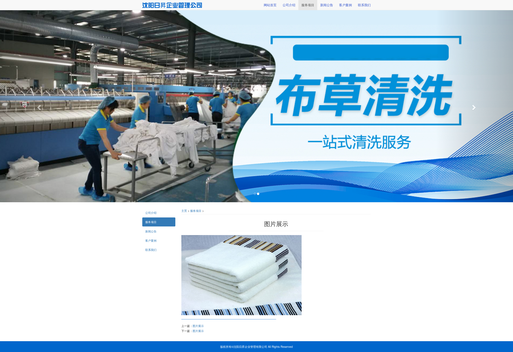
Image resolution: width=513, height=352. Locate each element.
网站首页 (270, 5)
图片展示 (198, 326)
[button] (38, 106)
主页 (184, 211)
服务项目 (195, 211)
